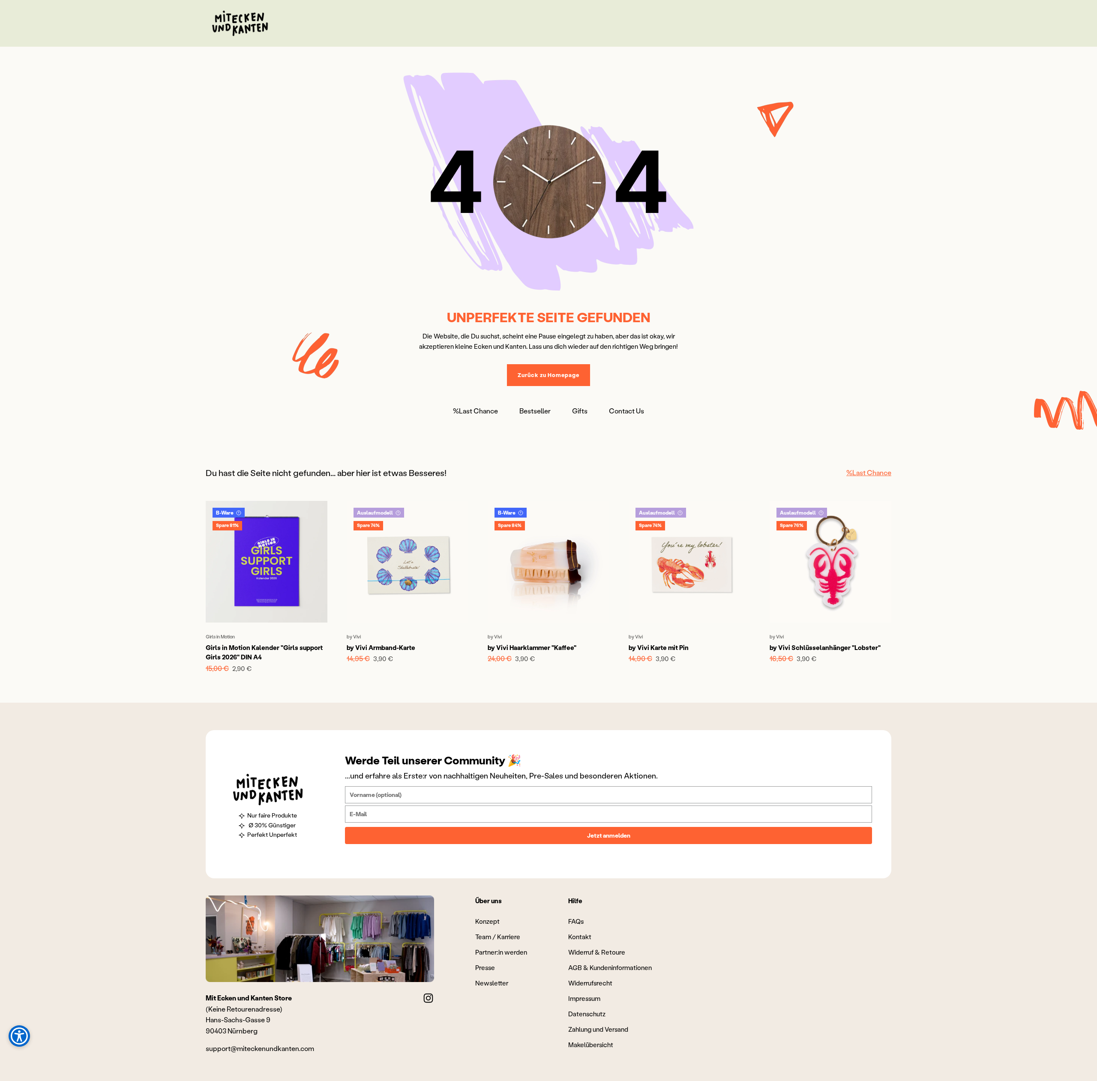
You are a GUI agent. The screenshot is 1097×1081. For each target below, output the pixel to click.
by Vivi (354, 637)
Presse (485, 967)
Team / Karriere (497, 936)
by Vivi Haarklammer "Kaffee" (532, 647)
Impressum (584, 998)
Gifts (579, 410)
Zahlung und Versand (598, 1029)
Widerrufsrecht (590, 983)
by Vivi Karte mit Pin (659, 647)
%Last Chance (475, 410)
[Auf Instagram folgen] (428, 998)
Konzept (487, 921)
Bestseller (535, 410)
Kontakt (579, 936)
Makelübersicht (590, 1044)
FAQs (576, 921)
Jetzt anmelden (608, 835)
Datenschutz (586, 1013)
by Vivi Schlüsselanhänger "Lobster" (825, 647)
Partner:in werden (501, 952)
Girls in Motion (220, 637)
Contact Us (626, 410)
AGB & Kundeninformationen (610, 967)
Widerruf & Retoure (596, 952)
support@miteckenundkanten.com (260, 1048)
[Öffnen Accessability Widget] (19, 1036)
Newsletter (491, 983)
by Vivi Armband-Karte (381, 647)
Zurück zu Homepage (548, 374)
